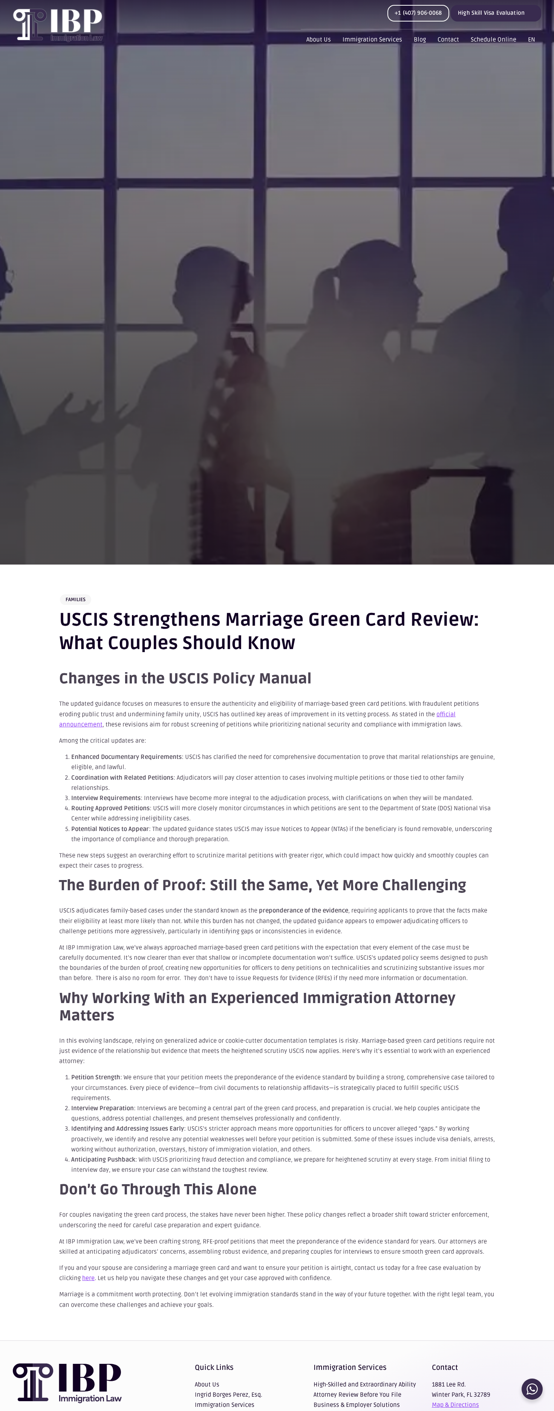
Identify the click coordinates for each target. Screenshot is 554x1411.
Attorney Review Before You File (357, 1395)
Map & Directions (455, 1405)
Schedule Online (493, 39)
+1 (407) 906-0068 (418, 12)
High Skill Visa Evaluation (491, 12)
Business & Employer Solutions (357, 1405)
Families (76, 600)
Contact (448, 39)
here (88, 1278)
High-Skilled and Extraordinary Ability (365, 1384)
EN (531, 39)
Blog (420, 39)
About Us (318, 39)
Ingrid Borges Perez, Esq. (228, 1395)
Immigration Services (372, 39)
